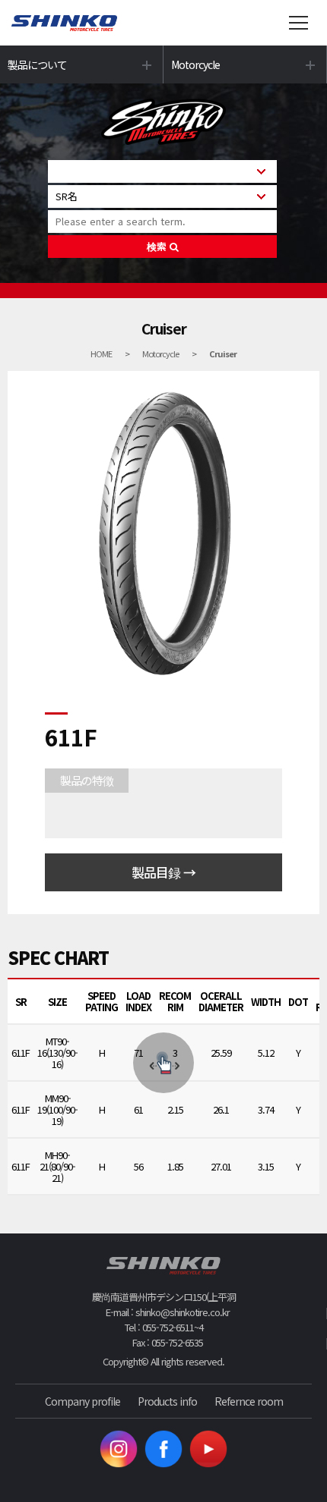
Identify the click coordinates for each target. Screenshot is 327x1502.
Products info (167, 1401)
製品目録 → (163, 872)
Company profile (82, 1401)
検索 (158, 246)
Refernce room (248, 1401)
